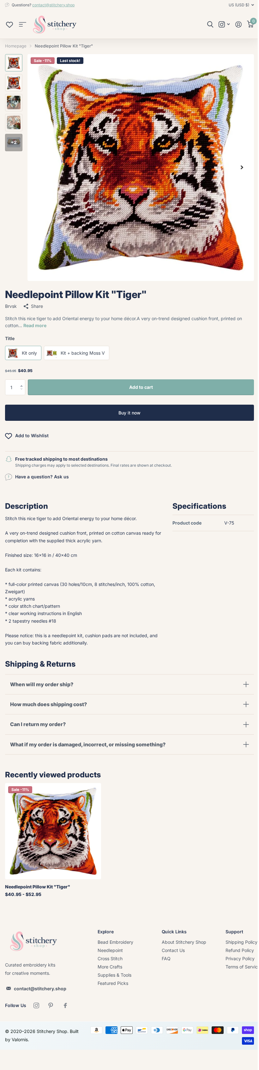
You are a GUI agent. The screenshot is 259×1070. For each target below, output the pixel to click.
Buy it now (129, 412)
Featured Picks (113, 983)
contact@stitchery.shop (53, 5)
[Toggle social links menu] (224, 24)
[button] (22, 381)
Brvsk (11, 306)
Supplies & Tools (114, 975)
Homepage (16, 45)
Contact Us (173, 950)
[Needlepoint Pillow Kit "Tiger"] (53, 831)
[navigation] (13, 63)
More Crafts (110, 966)
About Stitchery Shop (184, 942)
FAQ (166, 958)
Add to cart (141, 387)
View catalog (22, 24)
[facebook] (65, 1005)
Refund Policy (240, 950)
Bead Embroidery (115, 942)
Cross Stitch (110, 958)
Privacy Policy (240, 958)
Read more (34, 325)
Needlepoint (110, 950)
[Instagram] (36, 1005)
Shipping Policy (241, 942)
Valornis (30, 1039)
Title (10, 338)
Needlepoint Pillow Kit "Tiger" (37, 886)
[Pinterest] (51, 1005)
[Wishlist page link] (9, 26)
